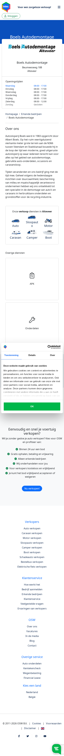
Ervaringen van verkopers (32, 608)
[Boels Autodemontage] (32, 52)
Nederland (32, 692)
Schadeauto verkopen (32, 557)
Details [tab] (32, 355)
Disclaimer (30, 728)
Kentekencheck (32, 668)
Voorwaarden (53, 723)
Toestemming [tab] (11, 355)
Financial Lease (32, 677)
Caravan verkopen (32, 533)
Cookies (36, 723)
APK (32, 283)
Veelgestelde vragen (32, 603)
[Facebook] (19, 736)
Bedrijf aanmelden (32, 589)
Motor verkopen (32, 538)
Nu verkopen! (32, 488)
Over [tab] (52, 355)
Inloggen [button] (12, 16)
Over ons (32, 626)
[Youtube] (45, 736)
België (32, 697)
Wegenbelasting (32, 673)
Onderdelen (32, 328)
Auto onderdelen (32, 663)
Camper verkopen (32, 547)
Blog (32, 640)
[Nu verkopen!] (32, 484)
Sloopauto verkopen (32, 542)
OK (32, 406)
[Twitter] (28, 736)
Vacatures (32, 631)
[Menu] (59, 7)
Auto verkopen (32, 528)
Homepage (11, 114)
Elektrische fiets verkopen (32, 566)
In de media (32, 636)
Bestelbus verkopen (32, 562)
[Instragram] (36, 736)
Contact (32, 645)
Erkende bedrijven (31, 114)
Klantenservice (32, 599)
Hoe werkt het (32, 584)
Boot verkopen (32, 552)
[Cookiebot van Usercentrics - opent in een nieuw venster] (48, 347)
